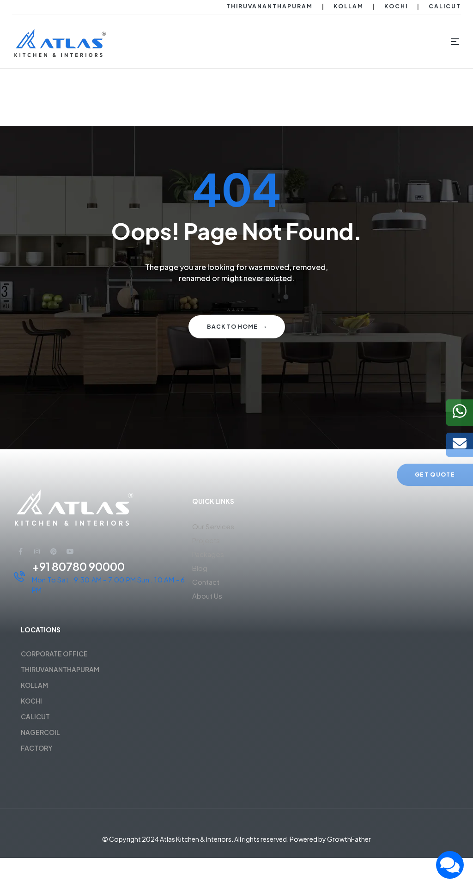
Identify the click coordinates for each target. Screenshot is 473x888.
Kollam (349, 6)
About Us (207, 595)
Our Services (213, 526)
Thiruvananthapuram (269, 6)
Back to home (232, 326)
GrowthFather (349, 839)
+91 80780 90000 (78, 566)
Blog (199, 567)
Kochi (396, 6)
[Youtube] (70, 551)
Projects (206, 540)
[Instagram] (36, 551)
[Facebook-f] (20, 551)
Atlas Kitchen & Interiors (195, 839)
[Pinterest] (53, 551)
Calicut (445, 6)
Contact (205, 581)
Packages (208, 554)
